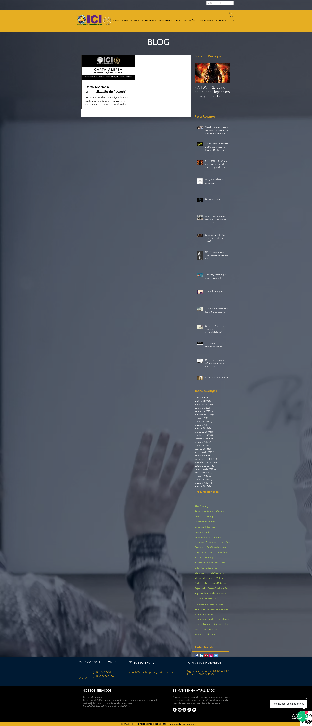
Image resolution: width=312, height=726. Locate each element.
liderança (218, 624)
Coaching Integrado (205, 526)
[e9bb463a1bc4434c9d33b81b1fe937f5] (180, 710)
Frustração (207, 552)
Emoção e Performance (206, 542)
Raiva (205, 583)
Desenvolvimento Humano (208, 536)
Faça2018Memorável (216, 547)
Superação (210, 598)
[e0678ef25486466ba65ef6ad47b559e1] (175, 710)
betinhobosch (202, 608)
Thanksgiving (201, 603)
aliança (219, 603)
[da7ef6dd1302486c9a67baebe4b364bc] (189, 710)
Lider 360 (199, 567)
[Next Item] (225, 72)
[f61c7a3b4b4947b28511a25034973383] (184, 710)
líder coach (200, 629)
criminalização (223, 619)
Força (197, 552)
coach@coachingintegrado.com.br (151, 672)
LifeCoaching (217, 572)
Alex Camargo (202, 506)
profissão (212, 629)
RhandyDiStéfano (218, 583)
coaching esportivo (204, 613)
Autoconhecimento (204, 511)
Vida (212, 603)
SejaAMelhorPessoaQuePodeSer (211, 588)
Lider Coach (212, 567)
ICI (196, 557)
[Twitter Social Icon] (216, 655)
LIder (222, 562)
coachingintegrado (204, 619)
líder (227, 624)
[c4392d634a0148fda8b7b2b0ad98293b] (194, 710)
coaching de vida (219, 608)
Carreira (220, 511)
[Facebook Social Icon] (196, 655)
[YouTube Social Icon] (206, 655)
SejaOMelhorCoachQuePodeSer (211, 593)
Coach (198, 516)
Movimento (208, 578)
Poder (198, 583)
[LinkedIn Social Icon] (201, 655)
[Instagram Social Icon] (211, 655)
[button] (231, 14)
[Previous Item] (199, 72)
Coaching (208, 516)
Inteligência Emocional (206, 562)
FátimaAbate (221, 552)
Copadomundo (202, 531)
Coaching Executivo (205, 521)
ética (214, 634)
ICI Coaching (206, 557)
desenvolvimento (203, 624)
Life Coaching (202, 572)
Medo (198, 578)
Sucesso (199, 598)
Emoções (225, 542)
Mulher (219, 578)
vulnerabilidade (202, 634)
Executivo (199, 547)
